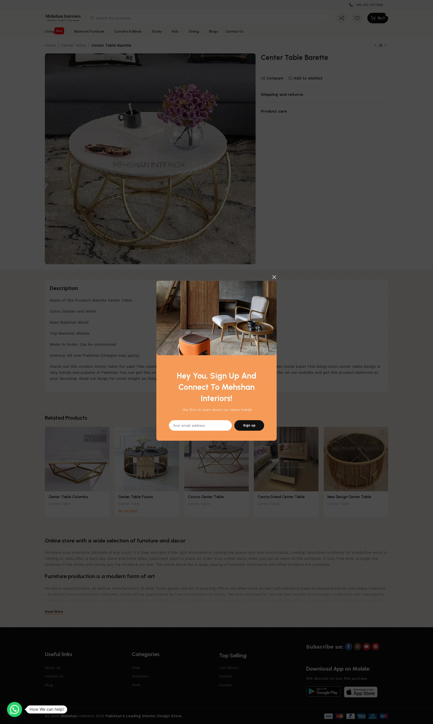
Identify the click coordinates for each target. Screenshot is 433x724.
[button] (14, 709)
